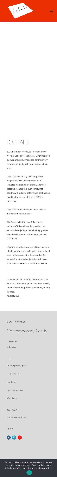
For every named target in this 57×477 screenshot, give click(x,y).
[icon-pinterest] (20, 437)
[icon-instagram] (15, 437)
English (12, 347)
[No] (53, 467)
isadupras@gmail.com (17, 417)
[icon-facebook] (9, 437)
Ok (29, 472)
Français (13, 342)
